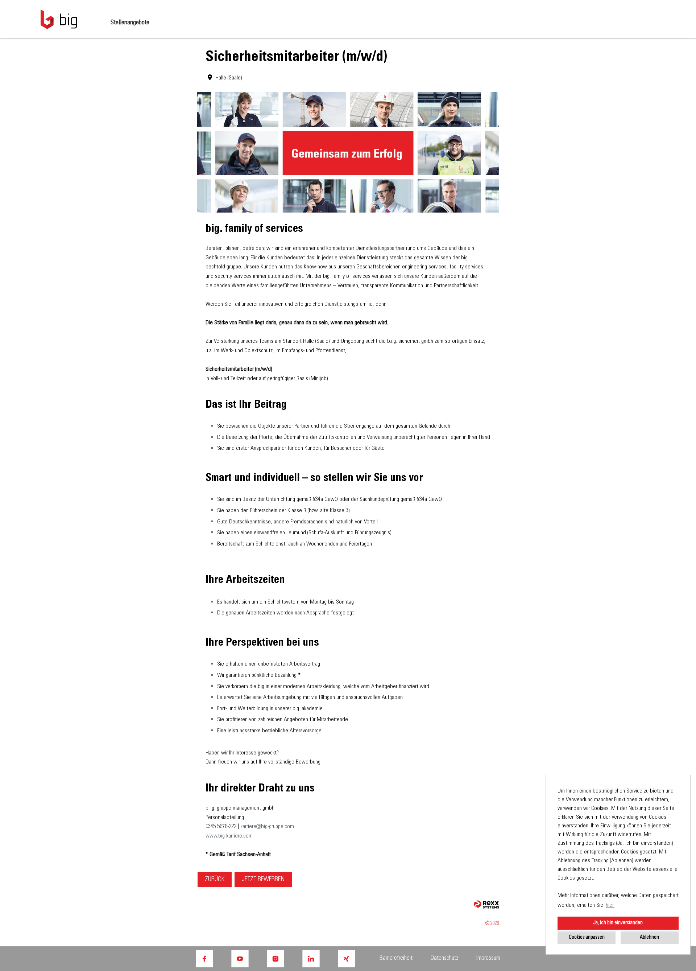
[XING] (346, 958)
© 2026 (492, 923)
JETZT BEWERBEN (263, 879)
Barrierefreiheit (396, 958)
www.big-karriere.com (229, 836)
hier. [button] (610, 905)
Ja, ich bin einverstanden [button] (618, 923)
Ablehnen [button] (649, 937)
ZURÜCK (214, 879)
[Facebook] (204, 958)
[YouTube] (240, 958)
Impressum (488, 958)
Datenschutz (444, 958)
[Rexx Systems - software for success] (486, 904)
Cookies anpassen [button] (587, 937)
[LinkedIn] (311, 958)
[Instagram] (275, 958)
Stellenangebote (130, 23)
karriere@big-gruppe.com (267, 827)
